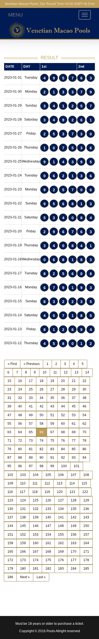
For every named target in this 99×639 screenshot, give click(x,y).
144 (10, 526)
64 (20, 432)
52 (63, 415)
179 (10, 568)
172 (10, 560)
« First (12, 364)
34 (41, 398)
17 (31, 381)
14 (87, 372)
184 (73, 568)
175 (48, 560)
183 (61, 568)
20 (63, 381)
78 (84, 441)
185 (86, 568)
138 (23, 517)
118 (35, 492)
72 (20, 441)
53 (74, 415)
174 (35, 560)
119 (47, 492)
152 (23, 535)
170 (73, 552)
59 (52, 424)
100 (64, 466)
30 (84, 389)
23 (9, 389)
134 (61, 509)
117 (22, 492)
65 (31, 432)
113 (59, 483)
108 (86, 475)
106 (61, 475)
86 (84, 449)
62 (84, 424)
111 (35, 483)
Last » (41, 577)
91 (52, 458)
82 (41, 449)
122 (85, 492)
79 (9, 449)
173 (23, 560)
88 (20, 458)
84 (63, 449)
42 (41, 406)
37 (74, 398)
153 (35, 535)
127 (61, 500)
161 (48, 543)
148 (61, 526)
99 (52, 466)
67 (52, 432)
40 (20, 406)
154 (48, 535)
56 (20, 424)
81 (31, 449)
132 (35, 509)
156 (73, 535)
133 (48, 509)
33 (31, 398)
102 (10, 475)
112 (47, 483)
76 (63, 441)
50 (41, 415)
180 (23, 568)
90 (41, 458)
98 (41, 466)
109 (10, 483)
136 (86, 509)
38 (84, 398)
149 (73, 526)
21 (74, 381)
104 (35, 475)
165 (10, 552)
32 (20, 398)
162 (61, 543)
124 (23, 500)
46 (84, 406)
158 (10, 543)
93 (74, 458)
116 (10, 492)
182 (48, 568)
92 (63, 458)
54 (84, 415)
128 (73, 500)
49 (31, 415)
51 (52, 415)
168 (48, 552)
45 (74, 406)
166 (23, 552)
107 (73, 475)
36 (63, 398)
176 (61, 560)
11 (55, 372)
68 (63, 432)
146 (35, 526)
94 (84, 458)
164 (86, 543)
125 (35, 500)
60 (63, 424)
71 (9, 441)
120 (60, 492)
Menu (15, 15)
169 (61, 552)
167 (35, 552)
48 (20, 415)
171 (86, 552)
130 (10, 509)
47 (9, 415)
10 (44, 372)
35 (52, 398)
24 (20, 389)
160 (35, 543)
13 (76, 372)
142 (73, 517)
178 (86, 560)
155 (61, 535)
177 (73, 560)
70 (84, 432)
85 (74, 449)
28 (63, 389)
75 (52, 441)
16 (20, 381)
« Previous (32, 364)
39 (9, 406)
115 (84, 483)
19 (52, 381)
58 (41, 424)
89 (31, 458)
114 (72, 483)
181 (35, 568)
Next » (25, 577)
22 (84, 381)
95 (9, 466)
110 (23, 483)
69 (74, 432)
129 (86, 500)
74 (41, 441)
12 (66, 372)
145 (23, 526)
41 (31, 406)
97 (31, 466)
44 (63, 406)
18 (41, 381)
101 (76, 466)
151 (10, 535)
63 (9, 432)
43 (52, 406)
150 (86, 526)
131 (23, 509)
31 (9, 398)
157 (86, 535)
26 (41, 389)
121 (72, 492)
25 (31, 389)
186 (10, 577)
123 (10, 500)
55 (9, 424)
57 (31, 424)
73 (31, 441)
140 (48, 517)
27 (52, 389)
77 (74, 441)
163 (73, 543)
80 (20, 449)
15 (9, 381)
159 (23, 543)
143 (86, 517)
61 (74, 424)
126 (48, 500)
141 (61, 517)
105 (48, 475)
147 (48, 526)
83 (52, 449)
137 (10, 517)
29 (74, 389)
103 (23, 475)
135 (73, 509)
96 (20, 466)
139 (35, 517)
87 (9, 458)
